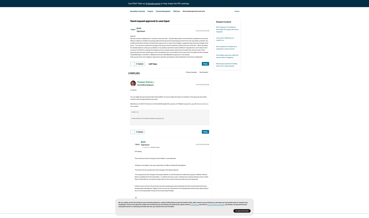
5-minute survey (153, 3)
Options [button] (236, 11)
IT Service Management (163, 11)
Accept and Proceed (242, 211)
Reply (205, 64)
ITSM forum (176, 11)
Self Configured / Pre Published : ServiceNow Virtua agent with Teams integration (227, 29)
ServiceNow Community (137, 11)
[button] (132, 64)
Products (150, 11)
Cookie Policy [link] (195, 204)
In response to (151, 147)
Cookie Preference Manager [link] (216, 204)
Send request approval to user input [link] (194, 11)
